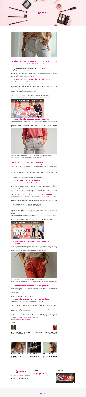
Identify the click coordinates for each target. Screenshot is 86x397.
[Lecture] (57, 382)
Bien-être (62, 27)
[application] (65, 378)
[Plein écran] (73, 382)
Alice (14, 322)
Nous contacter (45, 373)
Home (16, 27)
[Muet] (71, 382)
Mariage (51, 27)
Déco (56, 27)
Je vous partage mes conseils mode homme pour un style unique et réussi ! (33, 355)
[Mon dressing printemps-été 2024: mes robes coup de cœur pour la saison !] (13, 327)
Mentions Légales (45, 374)
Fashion (34, 59)
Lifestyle (38, 27)
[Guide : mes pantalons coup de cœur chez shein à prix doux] (55, 327)
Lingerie (31, 27)
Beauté (69, 27)
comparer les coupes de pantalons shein (24, 319)
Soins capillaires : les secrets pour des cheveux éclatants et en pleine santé (50, 355)
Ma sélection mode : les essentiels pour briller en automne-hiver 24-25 (17, 355)
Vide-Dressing (23, 27)
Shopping (44, 27)
